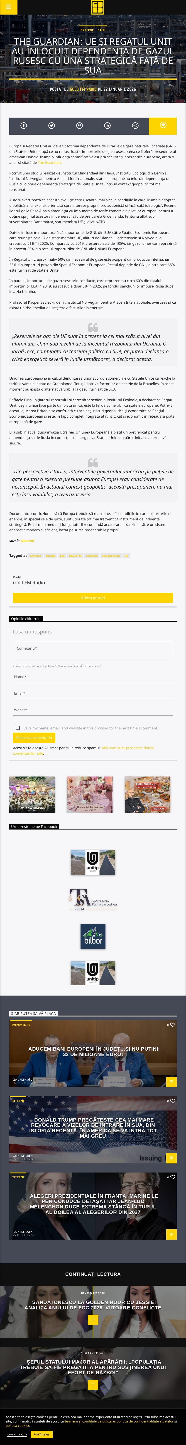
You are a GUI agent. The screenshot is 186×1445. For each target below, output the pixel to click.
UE (126, 556)
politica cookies (18, 1425)
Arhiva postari (93, 597)
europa (50, 556)
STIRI (101, 30)
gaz (62, 556)
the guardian (111, 556)
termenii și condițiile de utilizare (90, 1421)
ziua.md (27, 540)
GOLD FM (75, 556)
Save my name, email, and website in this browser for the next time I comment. (91, 728)
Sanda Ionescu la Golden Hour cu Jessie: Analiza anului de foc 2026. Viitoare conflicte (93, 1305)
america (35, 556)
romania (92, 556)
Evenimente (21, 1025)
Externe (87, 30)
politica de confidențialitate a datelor (145, 1421)
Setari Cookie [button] (17, 1435)
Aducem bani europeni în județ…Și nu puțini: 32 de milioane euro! (94, 1051)
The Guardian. (50, 162)
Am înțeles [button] (41, 1434)
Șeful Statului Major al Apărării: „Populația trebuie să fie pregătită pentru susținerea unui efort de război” (93, 1367)
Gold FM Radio (83, 89)
